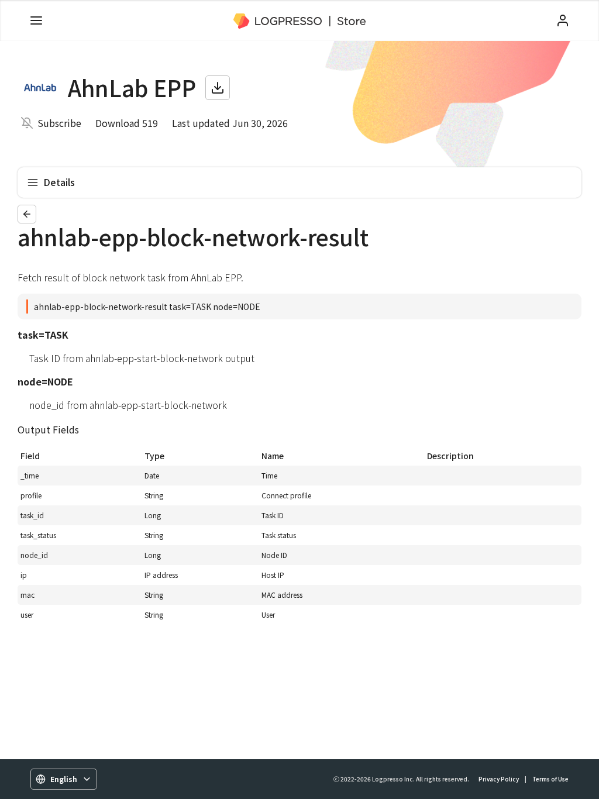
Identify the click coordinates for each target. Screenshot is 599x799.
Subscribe (59, 123)
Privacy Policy (498, 778)
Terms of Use (550, 778)
